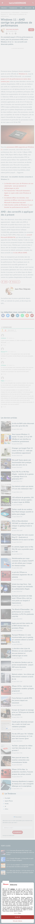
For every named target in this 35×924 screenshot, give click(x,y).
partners (12, 889)
